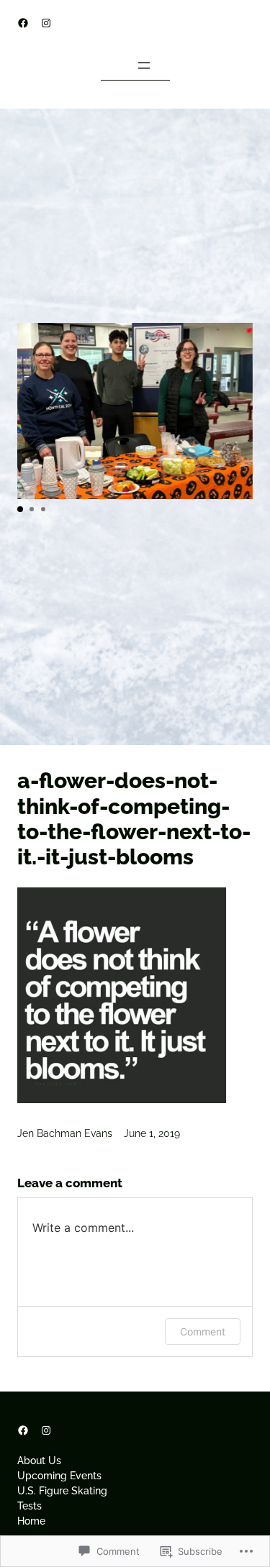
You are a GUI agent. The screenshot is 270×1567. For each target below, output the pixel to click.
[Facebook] (23, 23)
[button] (20, 509)
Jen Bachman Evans (64, 1133)
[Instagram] (46, 23)
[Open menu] (144, 65)
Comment (202, 1331)
